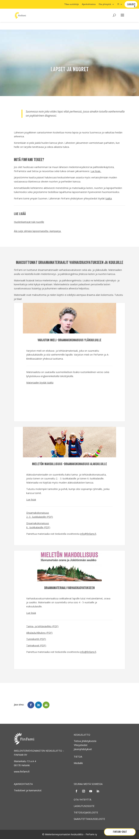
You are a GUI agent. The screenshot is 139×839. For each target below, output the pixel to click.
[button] (122, 17)
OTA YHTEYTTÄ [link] (82, 799)
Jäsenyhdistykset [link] (83, 749)
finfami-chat (120, 832)
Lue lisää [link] (31, 499)
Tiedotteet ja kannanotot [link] (28, 790)
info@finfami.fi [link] (88, 533)
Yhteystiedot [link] (80, 745)
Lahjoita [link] (131, 5)
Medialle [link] (78, 763)
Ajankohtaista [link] (89, 4)
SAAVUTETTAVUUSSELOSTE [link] (89, 819)
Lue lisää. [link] (96, 171)
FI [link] (118, 4)
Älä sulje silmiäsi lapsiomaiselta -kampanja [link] (37, 231)
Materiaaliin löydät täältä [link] (39, 382)
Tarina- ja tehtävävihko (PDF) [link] (42, 626)
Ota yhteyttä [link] (105, 4)
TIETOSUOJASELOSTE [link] (86, 812)
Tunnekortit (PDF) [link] (36, 639)
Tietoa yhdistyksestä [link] (85, 741)
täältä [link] (108, 198)
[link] (20, 15)
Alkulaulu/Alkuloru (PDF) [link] (39, 632)
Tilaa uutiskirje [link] (71, 4)
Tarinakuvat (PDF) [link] (36, 645)
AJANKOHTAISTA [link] (23, 784)
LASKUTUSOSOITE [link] (84, 806)
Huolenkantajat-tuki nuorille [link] (29, 221)
